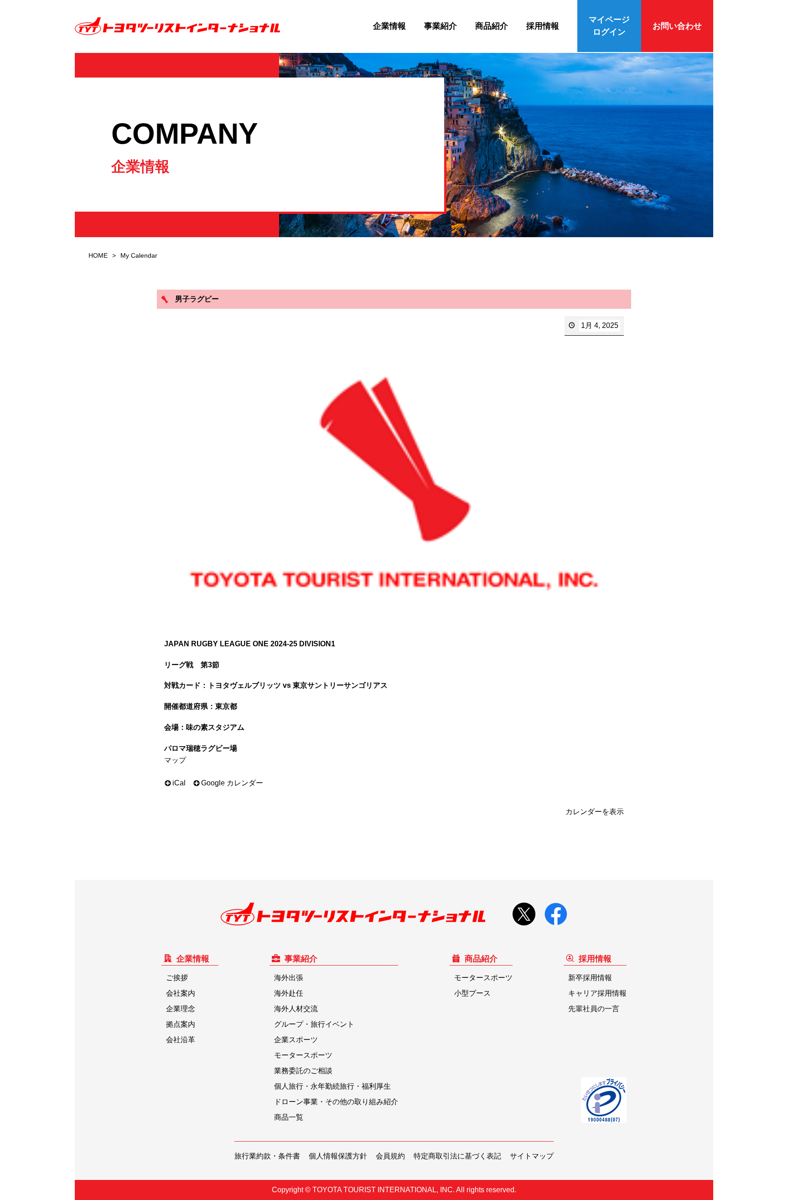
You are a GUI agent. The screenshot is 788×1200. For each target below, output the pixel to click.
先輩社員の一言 (593, 1009)
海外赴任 (288, 993)
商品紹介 (491, 26)
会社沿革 (180, 1040)
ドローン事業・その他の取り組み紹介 (336, 1102)
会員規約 (390, 1156)
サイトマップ (532, 1156)
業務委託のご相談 (303, 1071)
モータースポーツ (303, 1055)
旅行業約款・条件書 (267, 1156)
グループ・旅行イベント (314, 1024)
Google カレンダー (232, 783)
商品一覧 (288, 1117)
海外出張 (288, 978)
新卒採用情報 (590, 978)
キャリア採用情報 (597, 993)
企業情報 (389, 26)
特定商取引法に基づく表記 (457, 1156)
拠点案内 (180, 1024)
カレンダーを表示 (594, 812)
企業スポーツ (296, 1040)
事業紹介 (440, 26)
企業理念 (180, 1009)
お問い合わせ (677, 26)
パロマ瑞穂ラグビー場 (200, 748)
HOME (98, 255)
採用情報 (542, 26)
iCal (179, 783)
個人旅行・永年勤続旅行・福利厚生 (332, 1086)
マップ (175, 760)
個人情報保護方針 (338, 1156)
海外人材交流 (296, 1009)
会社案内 (180, 993)
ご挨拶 (177, 978)
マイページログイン (609, 25)
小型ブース (472, 993)
